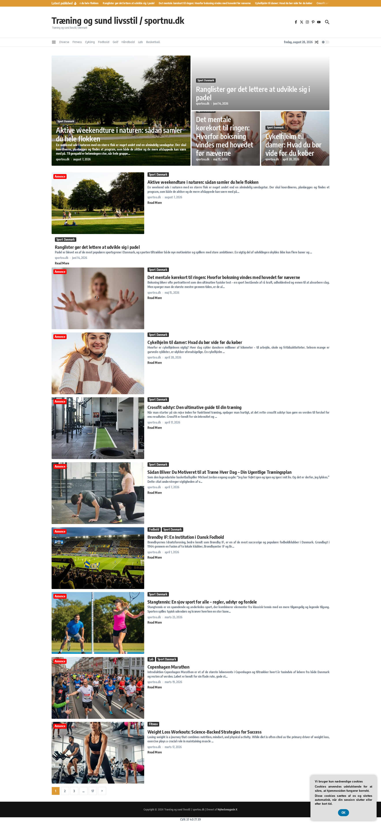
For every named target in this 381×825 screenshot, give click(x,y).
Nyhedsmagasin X (227, 809)
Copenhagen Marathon (168, 666)
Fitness (77, 42)
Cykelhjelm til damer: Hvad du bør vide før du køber (293, 145)
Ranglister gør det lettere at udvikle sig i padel (253, 93)
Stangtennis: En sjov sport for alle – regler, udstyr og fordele (202, 601)
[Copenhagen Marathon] (98, 717)
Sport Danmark (66, 121)
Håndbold (128, 42)
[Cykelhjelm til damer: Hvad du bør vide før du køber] (98, 393)
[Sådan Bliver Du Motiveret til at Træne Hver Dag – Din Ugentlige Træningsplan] (98, 523)
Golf (115, 42)
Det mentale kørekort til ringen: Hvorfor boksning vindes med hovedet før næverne (224, 136)
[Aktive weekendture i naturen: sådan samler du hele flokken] (98, 233)
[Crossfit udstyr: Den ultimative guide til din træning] (98, 458)
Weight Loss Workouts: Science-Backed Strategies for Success (204, 731)
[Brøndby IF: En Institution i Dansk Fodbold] (98, 588)
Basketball (153, 42)
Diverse (64, 42)
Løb (140, 42)
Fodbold (103, 42)
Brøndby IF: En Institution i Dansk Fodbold (186, 537)
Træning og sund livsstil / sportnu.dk (118, 20)
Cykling (90, 42)
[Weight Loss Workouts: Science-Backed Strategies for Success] (98, 782)
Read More (155, 202)
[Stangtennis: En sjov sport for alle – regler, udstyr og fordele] (98, 652)
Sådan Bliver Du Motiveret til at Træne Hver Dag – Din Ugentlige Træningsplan (219, 472)
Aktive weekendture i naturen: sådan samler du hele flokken (119, 134)
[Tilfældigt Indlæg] (316, 42)
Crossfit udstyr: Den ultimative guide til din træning (195, 407)
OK (343, 812)
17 (93, 791)
